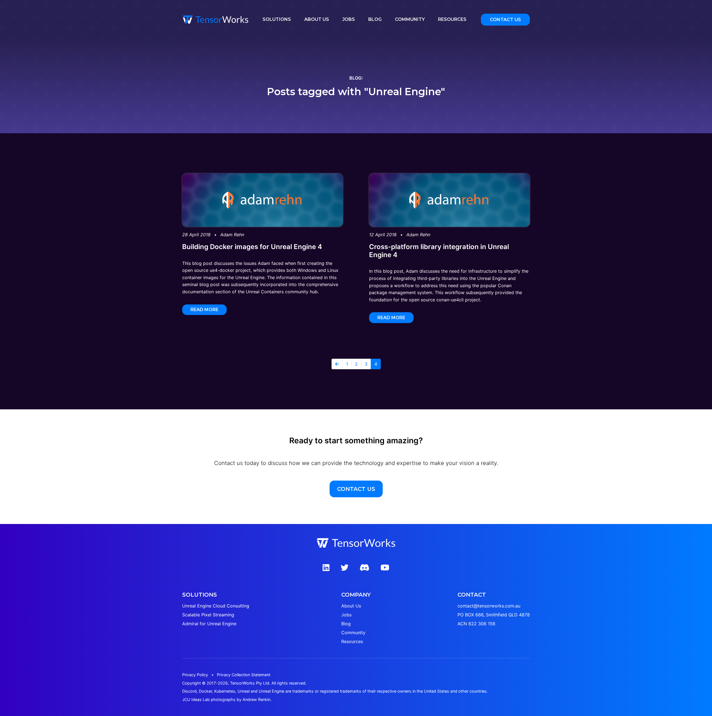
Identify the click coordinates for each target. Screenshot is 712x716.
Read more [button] (204, 309)
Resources (452, 19)
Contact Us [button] (505, 19)
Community (410, 19)
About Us (316, 19)
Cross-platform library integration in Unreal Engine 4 (439, 251)
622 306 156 (481, 623)
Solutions (277, 19)
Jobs (348, 19)
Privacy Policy (195, 674)
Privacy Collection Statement (243, 674)
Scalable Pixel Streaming (208, 614)
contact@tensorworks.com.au (489, 606)
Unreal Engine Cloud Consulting (215, 606)
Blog (375, 19)
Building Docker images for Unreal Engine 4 (252, 247)
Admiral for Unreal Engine (209, 623)
